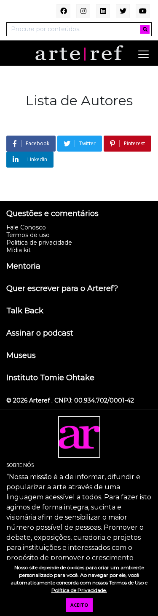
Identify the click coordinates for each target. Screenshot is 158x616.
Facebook (37, 143)
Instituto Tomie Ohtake (50, 378)
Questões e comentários (52, 214)
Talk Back (24, 311)
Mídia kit (18, 250)
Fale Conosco (26, 227)
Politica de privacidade (39, 242)
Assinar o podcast (39, 333)
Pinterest (134, 143)
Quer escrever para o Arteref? (62, 289)
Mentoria (23, 266)
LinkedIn (37, 159)
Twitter (87, 143)
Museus (21, 356)
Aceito (79, 605)
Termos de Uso (126, 582)
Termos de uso (28, 235)
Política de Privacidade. (79, 590)
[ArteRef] (79, 52)
